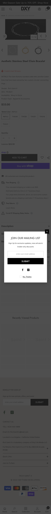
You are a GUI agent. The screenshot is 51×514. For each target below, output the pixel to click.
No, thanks (27, 277)
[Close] (47, 232)
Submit (25, 261)
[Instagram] (28, 270)
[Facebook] (23, 270)
